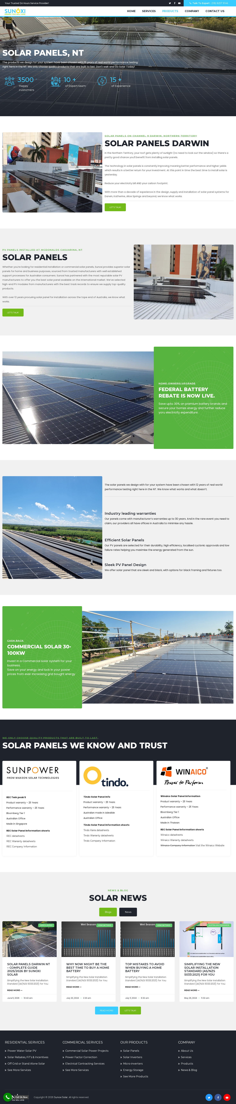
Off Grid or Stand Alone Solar (26, 1063)
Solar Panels (131, 1050)
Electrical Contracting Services (84, 1063)
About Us (187, 1050)
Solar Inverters (132, 1057)
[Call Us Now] (7, 1097)
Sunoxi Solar (61, 1097)
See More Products (135, 1076)
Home (131, 11)
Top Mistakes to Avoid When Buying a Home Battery (144, 967)
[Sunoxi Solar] (15, 11)
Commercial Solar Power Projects (86, 1050)
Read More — (14, 990)
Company (192, 11)
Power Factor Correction (81, 1057)
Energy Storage (133, 1070)
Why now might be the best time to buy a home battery (87, 967)
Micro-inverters (133, 1063)
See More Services (19, 1070)
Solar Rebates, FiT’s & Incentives (28, 1057)
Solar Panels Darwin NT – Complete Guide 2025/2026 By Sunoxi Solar (28, 969)
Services (149, 11)
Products (170, 11)
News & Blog (189, 1070)
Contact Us (214, 11)
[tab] (108, 912)
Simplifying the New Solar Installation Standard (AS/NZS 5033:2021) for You (202, 969)
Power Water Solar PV (22, 1050)
